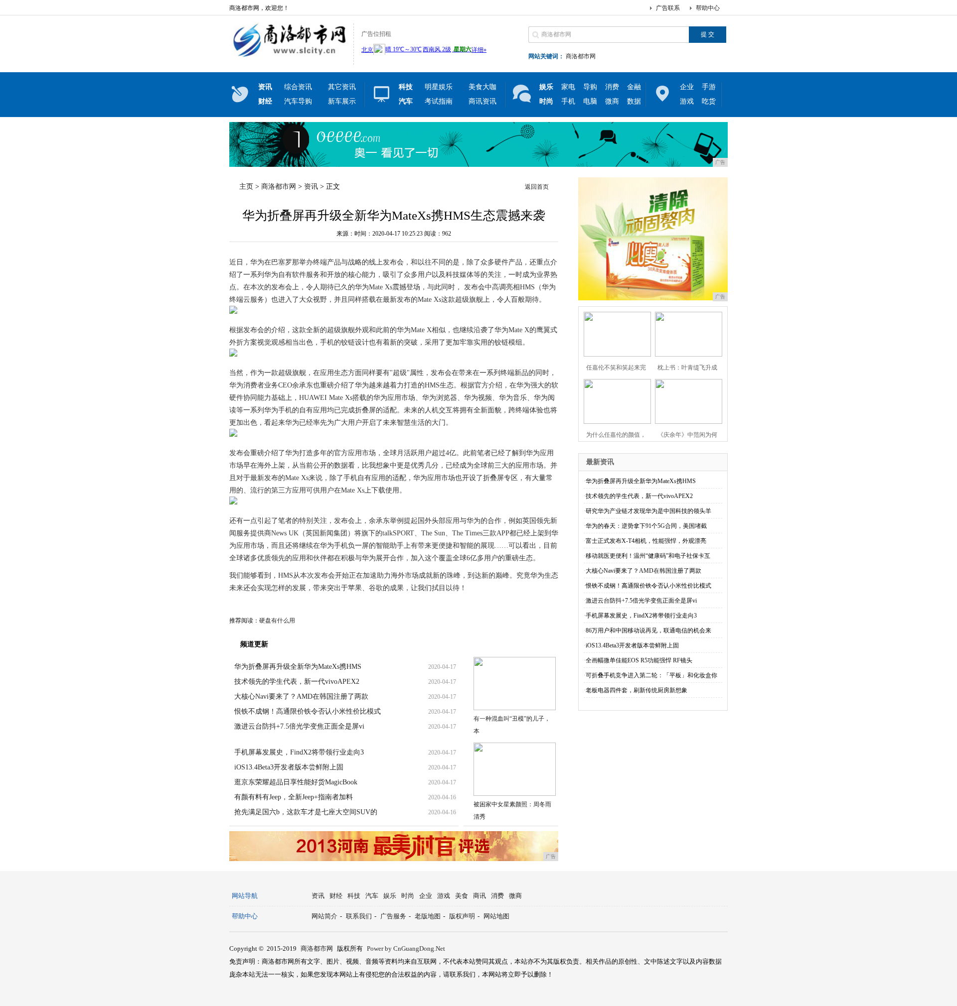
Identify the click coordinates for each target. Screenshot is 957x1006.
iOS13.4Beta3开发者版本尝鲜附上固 (288, 767)
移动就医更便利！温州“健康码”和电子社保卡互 (648, 555)
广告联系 (668, 7)
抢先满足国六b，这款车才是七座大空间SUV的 (305, 812)
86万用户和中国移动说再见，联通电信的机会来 (648, 630)
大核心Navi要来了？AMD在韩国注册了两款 (301, 696)
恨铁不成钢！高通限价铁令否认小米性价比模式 (307, 711)
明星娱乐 (439, 87)
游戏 (687, 101)
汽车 (371, 895)
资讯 (311, 186)
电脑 (590, 101)
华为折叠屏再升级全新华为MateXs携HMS (297, 666)
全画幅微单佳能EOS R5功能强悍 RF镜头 (639, 660)
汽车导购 (298, 101)
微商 (612, 101)
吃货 (709, 101)
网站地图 (496, 916)
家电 (568, 87)
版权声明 (462, 916)
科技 (353, 895)
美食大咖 (482, 87)
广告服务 (393, 916)
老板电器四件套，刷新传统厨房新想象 (636, 690)
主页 (246, 186)
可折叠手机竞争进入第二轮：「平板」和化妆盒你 (651, 675)
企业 (687, 87)
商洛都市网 (581, 56)
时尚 (407, 895)
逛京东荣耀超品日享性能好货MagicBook (295, 782)
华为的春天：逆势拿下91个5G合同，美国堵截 (646, 525)
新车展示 (342, 101)
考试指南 (439, 101)
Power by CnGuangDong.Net (406, 948)
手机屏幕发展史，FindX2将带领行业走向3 (299, 752)
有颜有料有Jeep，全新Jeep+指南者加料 (293, 797)
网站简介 (324, 916)
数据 (634, 101)
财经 (335, 895)
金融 (634, 87)
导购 (590, 87)
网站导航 (245, 895)
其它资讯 (342, 87)
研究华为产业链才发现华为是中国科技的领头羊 (648, 510)
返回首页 (537, 186)
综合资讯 (298, 87)
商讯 (479, 895)
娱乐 (389, 895)
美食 (461, 895)
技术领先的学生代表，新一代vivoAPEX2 (296, 681)
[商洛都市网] (288, 56)
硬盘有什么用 (277, 620)
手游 (709, 87)
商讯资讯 (482, 101)
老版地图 (428, 916)
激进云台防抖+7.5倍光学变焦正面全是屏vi (299, 726)
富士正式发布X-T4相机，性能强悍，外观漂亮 (646, 540)
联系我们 (359, 916)
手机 (568, 101)
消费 (612, 87)
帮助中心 (708, 7)
